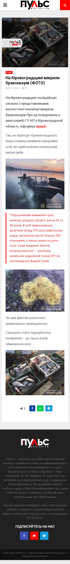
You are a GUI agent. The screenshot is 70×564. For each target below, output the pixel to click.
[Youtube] (34, 536)
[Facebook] (24, 536)
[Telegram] (44, 536)
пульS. (41, 126)
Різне (9, 72)
